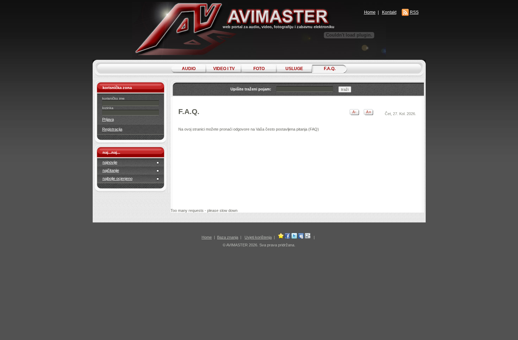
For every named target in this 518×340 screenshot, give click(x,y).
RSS (414, 12)
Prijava (108, 119)
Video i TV (224, 68)
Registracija (112, 129)
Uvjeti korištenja (258, 237)
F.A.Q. (329, 68)
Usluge (294, 68)
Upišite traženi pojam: (250, 89)
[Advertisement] (296, 167)
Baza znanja (227, 237)
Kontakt (389, 12)
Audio (189, 68)
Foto (259, 68)
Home (370, 12)
